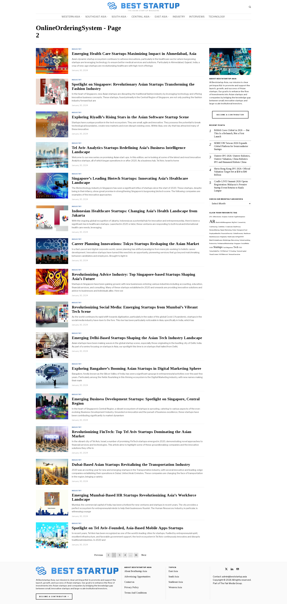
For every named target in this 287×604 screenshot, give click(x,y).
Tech (235, 247)
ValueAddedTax (214, 251)
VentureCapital (241, 251)
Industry (76, 49)
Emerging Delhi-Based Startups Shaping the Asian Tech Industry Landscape (137, 338)
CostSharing (213, 227)
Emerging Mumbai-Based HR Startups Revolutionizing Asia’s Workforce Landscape (134, 497)
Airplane (225, 216)
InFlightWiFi (239, 237)
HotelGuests (231, 237)
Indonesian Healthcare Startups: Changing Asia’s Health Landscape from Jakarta (134, 213)
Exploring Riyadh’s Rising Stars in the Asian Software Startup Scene (130, 117)
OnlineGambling (244, 240)
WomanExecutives (234, 254)
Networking (235, 240)
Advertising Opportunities (137, 576)
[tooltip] (226, 569)
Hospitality (223, 237)
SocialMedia (245, 243)
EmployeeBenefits (214, 233)
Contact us (129, 582)
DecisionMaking (214, 230)
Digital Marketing (226, 230)
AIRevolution (217, 216)
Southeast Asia (176, 582)
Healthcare (247, 233)
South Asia (174, 576)
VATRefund (224, 251)
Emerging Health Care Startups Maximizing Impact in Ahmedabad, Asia (134, 54)
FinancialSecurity (226, 233)
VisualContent (213, 254)
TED (240, 247)
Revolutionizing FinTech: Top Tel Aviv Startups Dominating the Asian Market (131, 434)
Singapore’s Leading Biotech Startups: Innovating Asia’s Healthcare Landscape (130, 180)
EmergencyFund (242, 230)
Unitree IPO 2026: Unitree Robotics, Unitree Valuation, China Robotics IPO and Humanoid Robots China (232, 159)
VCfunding (232, 251)
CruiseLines (229, 227)
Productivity (213, 243)
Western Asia (175, 587)
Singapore (237, 243)
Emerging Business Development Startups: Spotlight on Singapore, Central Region (136, 401)
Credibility (221, 227)
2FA (210, 216)
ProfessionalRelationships (225, 243)
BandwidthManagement (223, 222)
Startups (218, 247)
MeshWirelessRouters (215, 240)
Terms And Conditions (135, 592)
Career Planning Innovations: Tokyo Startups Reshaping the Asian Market (135, 244)
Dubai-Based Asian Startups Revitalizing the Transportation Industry (131, 464)
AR (212, 221)
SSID (211, 247)
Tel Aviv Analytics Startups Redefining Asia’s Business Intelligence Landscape (129, 150)
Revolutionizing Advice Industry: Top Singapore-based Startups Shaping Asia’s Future (133, 276)
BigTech (234, 222)
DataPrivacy (237, 227)
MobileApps (226, 240)
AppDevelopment (239, 216)
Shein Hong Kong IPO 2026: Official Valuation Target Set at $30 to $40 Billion (232, 171)
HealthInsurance (214, 237)
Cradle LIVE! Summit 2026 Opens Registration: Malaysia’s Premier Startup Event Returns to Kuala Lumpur (231, 186)
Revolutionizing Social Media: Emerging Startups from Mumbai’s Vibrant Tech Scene (135, 309)
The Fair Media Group (231, 583)
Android (230, 216)
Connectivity (242, 222)
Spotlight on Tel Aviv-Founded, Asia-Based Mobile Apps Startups (127, 528)
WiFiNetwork (223, 254)
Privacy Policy (131, 587)
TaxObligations (228, 247)
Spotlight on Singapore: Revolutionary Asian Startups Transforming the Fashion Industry (133, 86)
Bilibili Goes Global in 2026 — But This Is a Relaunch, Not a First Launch (231, 133)
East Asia (173, 571)
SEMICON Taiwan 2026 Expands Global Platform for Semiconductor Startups (231, 146)
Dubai (234, 230)
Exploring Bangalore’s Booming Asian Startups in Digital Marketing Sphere (136, 368)
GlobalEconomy (238, 233)
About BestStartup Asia (135, 571)
